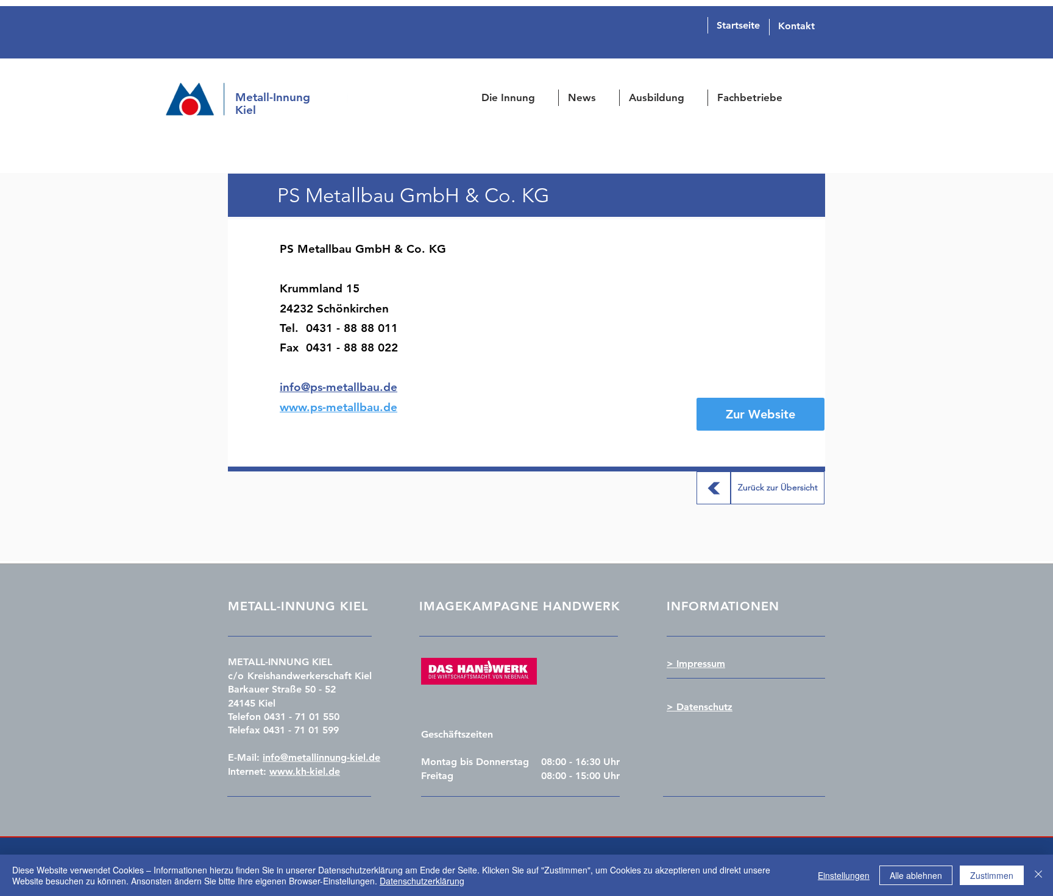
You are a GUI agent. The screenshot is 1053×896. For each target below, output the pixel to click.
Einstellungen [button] (844, 875)
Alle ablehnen (916, 875)
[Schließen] (1038, 875)
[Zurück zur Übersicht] (714, 487)
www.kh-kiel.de (304, 771)
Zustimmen (991, 875)
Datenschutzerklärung (422, 881)
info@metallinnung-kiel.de (321, 757)
